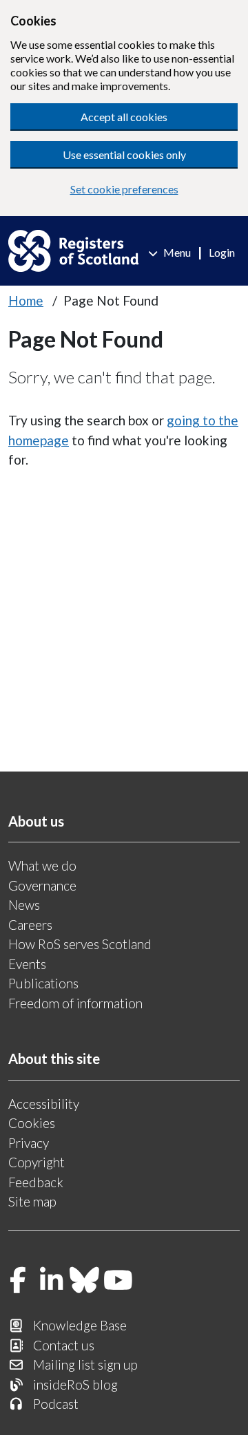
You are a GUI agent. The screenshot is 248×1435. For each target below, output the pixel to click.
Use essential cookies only (124, 154)
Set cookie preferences (124, 188)
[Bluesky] (84, 1281)
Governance (42, 885)
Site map (32, 1201)
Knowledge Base (80, 1325)
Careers (30, 925)
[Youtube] (118, 1281)
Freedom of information (75, 1003)
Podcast (56, 1404)
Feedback (35, 1182)
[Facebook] (17, 1281)
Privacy (28, 1143)
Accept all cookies (124, 116)
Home (25, 300)
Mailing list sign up (85, 1364)
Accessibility (43, 1104)
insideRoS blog (75, 1384)
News (24, 905)
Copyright (36, 1162)
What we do (42, 865)
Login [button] (222, 252)
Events (27, 964)
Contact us (63, 1345)
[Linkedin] (51, 1281)
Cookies (31, 1123)
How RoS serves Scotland (80, 944)
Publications (43, 983)
